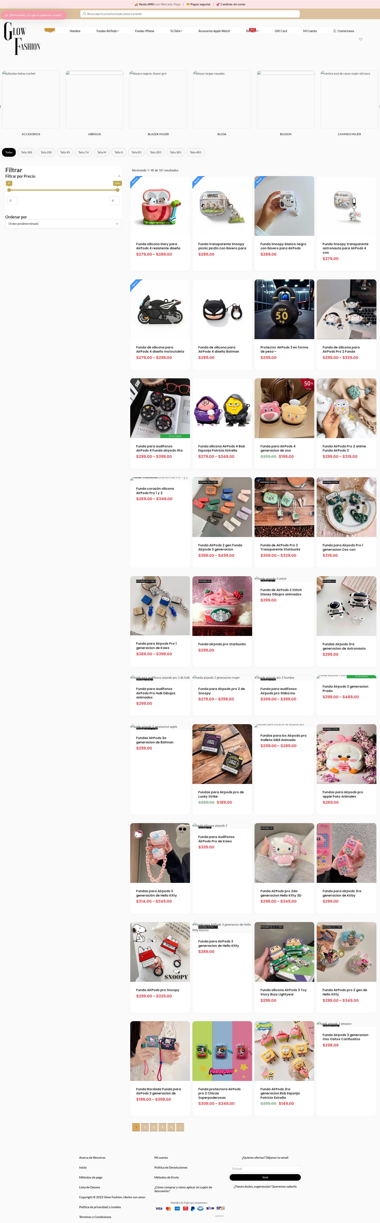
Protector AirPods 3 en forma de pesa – (284, 349)
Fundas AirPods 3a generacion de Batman (154, 740)
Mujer (50, 31)
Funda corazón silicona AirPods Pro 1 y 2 (155, 490)
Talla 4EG (195, 152)
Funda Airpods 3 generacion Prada (345, 688)
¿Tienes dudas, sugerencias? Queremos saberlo (265, 1186)
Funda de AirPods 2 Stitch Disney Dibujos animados (281, 592)
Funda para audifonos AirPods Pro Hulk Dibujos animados (155, 693)
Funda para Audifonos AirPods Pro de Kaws (216, 839)
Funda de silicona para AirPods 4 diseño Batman (218, 349)
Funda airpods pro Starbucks (222, 644)
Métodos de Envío (166, 1177)
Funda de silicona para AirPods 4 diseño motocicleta (160, 349)
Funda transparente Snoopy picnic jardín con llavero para (222, 246)
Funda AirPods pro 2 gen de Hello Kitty (345, 992)
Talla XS (65, 152)
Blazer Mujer (158, 134)
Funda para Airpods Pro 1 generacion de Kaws (156, 645)
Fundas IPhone (144, 31)
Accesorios (31, 134)
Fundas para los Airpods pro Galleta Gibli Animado (283, 737)
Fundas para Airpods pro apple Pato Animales (343, 794)
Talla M (101, 152)
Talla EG (136, 152)
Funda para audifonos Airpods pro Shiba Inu (278, 691)
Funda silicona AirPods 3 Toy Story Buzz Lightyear (283, 992)
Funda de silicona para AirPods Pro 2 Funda (341, 349)
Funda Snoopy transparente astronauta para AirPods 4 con (346, 248)
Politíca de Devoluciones (170, 1167)
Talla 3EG (175, 152)
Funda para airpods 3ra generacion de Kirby (342, 893)
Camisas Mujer (349, 134)
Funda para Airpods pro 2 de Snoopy (221, 691)
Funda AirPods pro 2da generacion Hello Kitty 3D (280, 893)
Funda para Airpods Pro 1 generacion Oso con (343, 547)
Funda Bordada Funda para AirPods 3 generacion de (158, 1091)
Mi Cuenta (310, 31)
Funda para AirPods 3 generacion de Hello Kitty (218, 943)
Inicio (83, 1167)
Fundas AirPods (107, 31)
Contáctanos (346, 31)
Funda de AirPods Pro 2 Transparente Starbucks (280, 547)
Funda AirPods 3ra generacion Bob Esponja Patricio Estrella (280, 1093)
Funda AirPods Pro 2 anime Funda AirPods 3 (344, 448)
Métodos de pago (91, 1177)
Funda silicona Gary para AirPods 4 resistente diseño (158, 246)
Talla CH (83, 152)
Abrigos (94, 134)
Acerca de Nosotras (92, 1157)
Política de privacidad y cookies (100, 1207)
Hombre (75, 31)
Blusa (222, 134)
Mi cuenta (161, 1157)
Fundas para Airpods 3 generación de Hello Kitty (156, 893)
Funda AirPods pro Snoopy (157, 990)
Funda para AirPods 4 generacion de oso (277, 448)
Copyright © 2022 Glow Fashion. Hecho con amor (112, 1197)
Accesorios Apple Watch (214, 31)
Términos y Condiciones (95, 1217)
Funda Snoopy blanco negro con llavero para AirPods (283, 246)
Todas (8, 152)
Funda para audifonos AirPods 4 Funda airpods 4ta (159, 448)
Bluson (286, 134)
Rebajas (251, 31)
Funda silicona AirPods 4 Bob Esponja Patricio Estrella (221, 448)
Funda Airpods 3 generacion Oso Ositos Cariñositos (345, 1037)
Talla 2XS (46, 152)
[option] (94, 106)
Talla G (119, 152)
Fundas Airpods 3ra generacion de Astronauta (344, 646)
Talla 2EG (155, 152)
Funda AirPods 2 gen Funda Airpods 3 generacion (220, 547)
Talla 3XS (26, 152)
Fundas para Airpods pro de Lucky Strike (221, 794)
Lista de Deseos (89, 1187)
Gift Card (281, 31)
